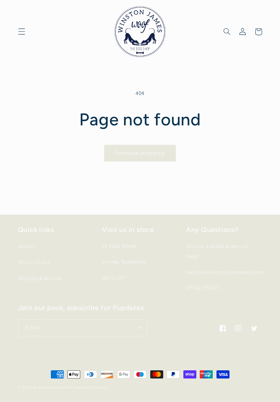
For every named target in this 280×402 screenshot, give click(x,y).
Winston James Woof (52, 387)
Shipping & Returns (40, 278)
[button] (21, 32)
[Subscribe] (138, 327)
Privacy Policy (34, 262)
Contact (27, 246)
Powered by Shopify (91, 387)
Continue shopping (140, 152)
